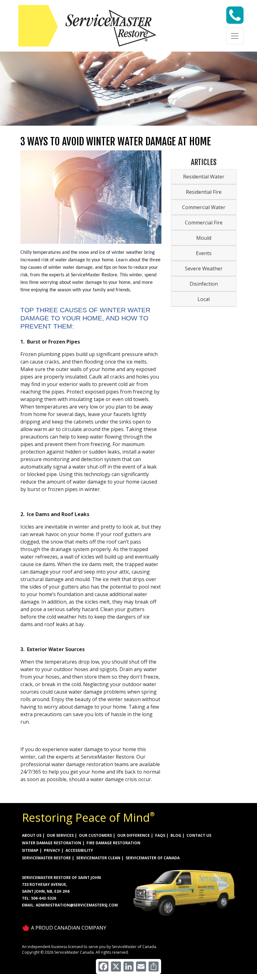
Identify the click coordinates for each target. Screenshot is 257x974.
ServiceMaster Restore (46, 858)
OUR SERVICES (60, 835)
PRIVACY (52, 850)
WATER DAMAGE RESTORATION (51, 843)
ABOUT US (31, 835)
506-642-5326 (43, 898)
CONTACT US (198, 835)
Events (204, 253)
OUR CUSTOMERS (95, 835)
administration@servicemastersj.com (77, 905)
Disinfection (204, 283)
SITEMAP (30, 850)
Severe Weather (204, 268)
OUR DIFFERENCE (133, 835)
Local (203, 299)
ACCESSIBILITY (79, 850)
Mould (203, 237)
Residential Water (203, 176)
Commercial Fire (204, 222)
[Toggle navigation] (235, 36)
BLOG (175, 835)
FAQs (160, 835)
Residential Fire (204, 191)
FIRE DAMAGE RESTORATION (113, 843)
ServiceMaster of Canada (153, 858)
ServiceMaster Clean (98, 858)
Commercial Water (203, 207)
